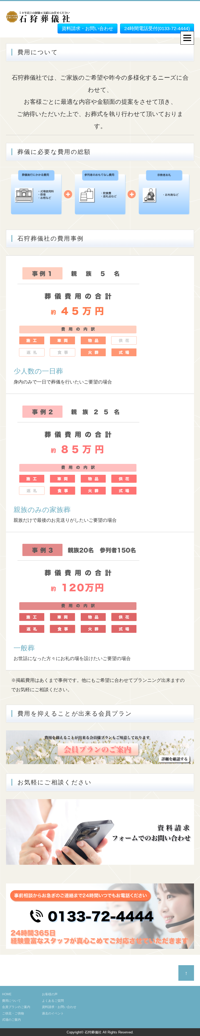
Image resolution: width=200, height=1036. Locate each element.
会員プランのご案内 (16, 1007)
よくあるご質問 (53, 1001)
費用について (11, 1001)
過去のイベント (53, 1013)
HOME (6, 994)
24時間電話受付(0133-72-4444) (157, 28)
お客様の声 (50, 994)
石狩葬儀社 (93, 1032)
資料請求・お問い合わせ (87, 28)
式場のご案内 (11, 1019)
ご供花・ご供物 (13, 1013)
